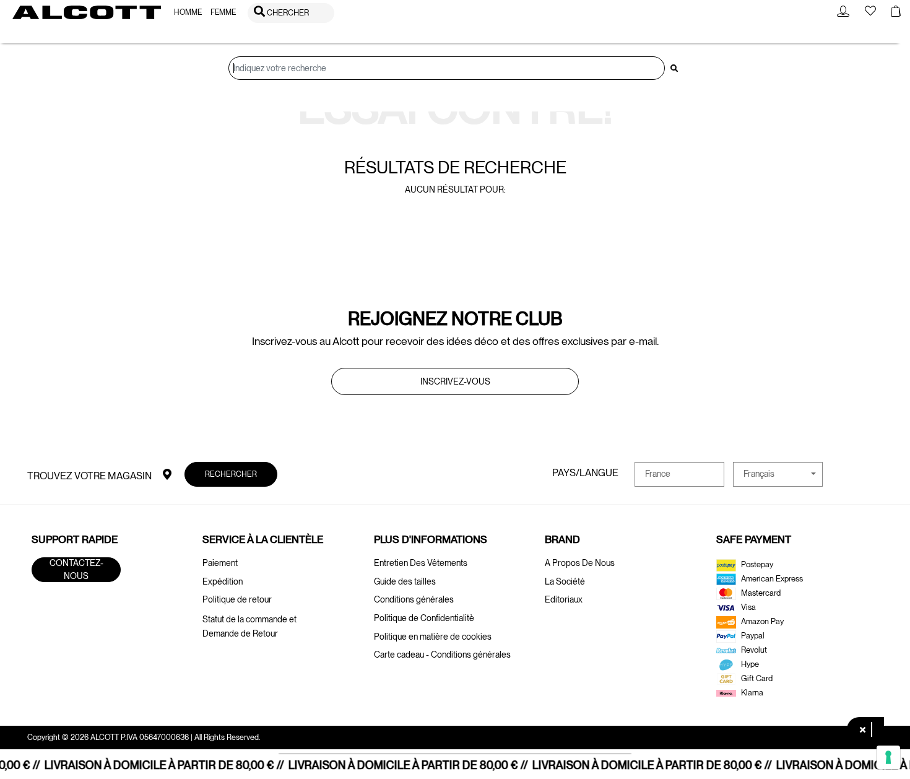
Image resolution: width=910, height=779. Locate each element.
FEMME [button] (223, 12)
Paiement (220, 563)
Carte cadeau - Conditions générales (442, 654)
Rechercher (231, 474)
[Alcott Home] (86, 12)
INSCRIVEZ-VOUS (455, 381)
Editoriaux (564, 599)
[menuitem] (188, 12)
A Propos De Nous (580, 563)
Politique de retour (237, 599)
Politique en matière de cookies (433, 637)
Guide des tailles (405, 581)
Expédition (222, 581)
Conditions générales (414, 599)
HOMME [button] (188, 12)
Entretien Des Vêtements (420, 563)
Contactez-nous (76, 569)
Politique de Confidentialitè (424, 618)
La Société (565, 581)
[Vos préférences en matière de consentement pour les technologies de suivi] (888, 757)
